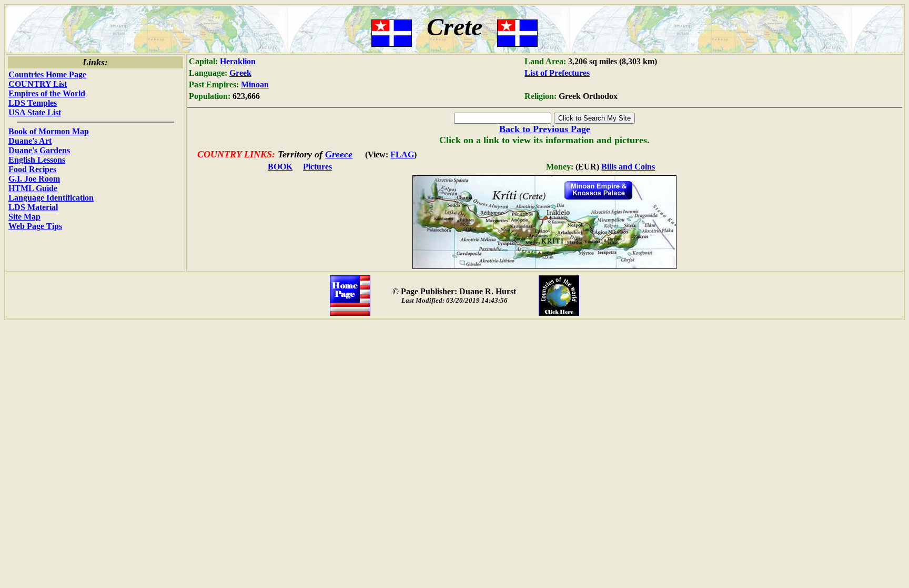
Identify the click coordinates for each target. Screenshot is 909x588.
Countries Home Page (47, 74)
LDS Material (33, 207)
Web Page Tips (35, 226)
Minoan (255, 84)
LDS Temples (32, 102)
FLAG (402, 154)
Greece (338, 154)
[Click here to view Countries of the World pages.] (559, 312)
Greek (240, 72)
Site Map (24, 216)
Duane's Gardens (39, 150)
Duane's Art (30, 140)
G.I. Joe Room (34, 178)
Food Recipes (32, 169)
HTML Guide (32, 188)
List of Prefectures (557, 72)
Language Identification (51, 197)
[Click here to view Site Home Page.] (350, 312)
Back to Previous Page (544, 129)
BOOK (280, 166)
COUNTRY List (37, 83)
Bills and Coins (628, 166)
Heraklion (238, 61)
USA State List (34, 112)
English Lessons (36, 159)
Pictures (317, 166)
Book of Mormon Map (48, 131)
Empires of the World (46, 93)
